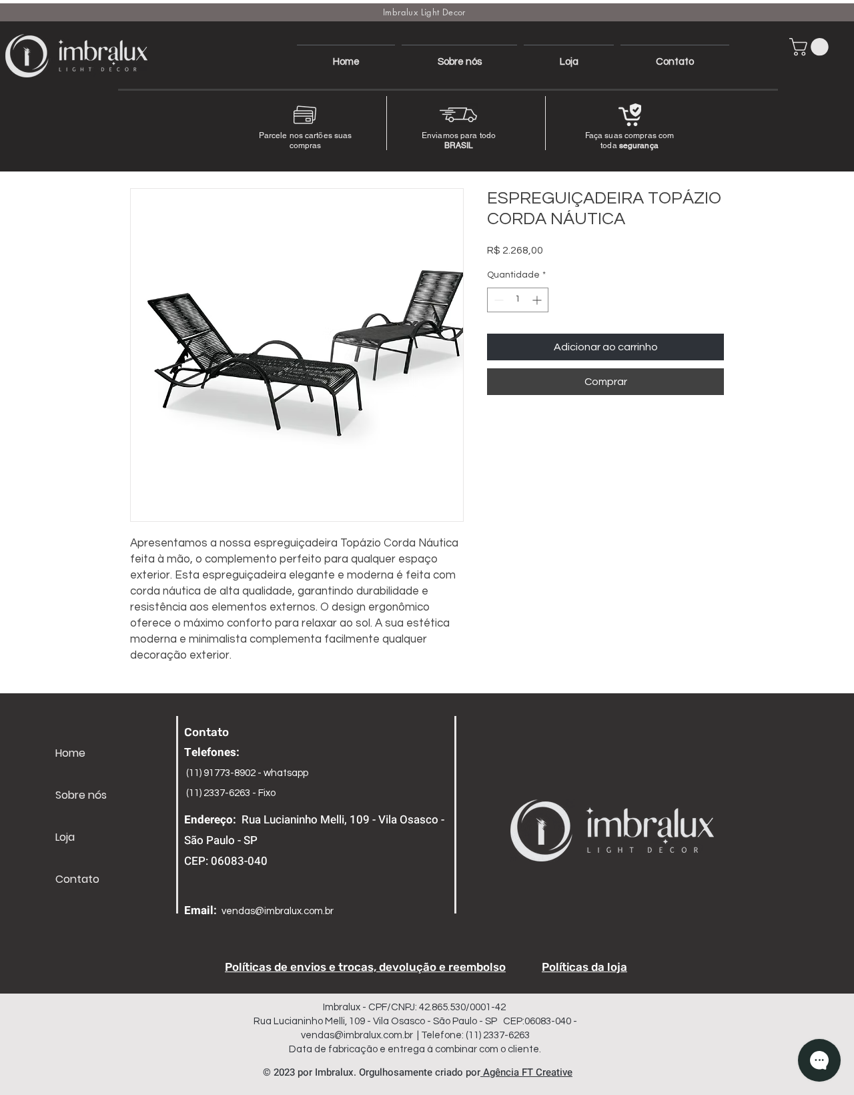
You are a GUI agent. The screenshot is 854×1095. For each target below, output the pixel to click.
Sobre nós (81, 795)
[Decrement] (497, 300)
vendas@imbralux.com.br (278, 911)
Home (70, 753)
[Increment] (538, 300)
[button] (811, 47)
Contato (77, 879)
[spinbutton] (518, 300)
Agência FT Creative (526, 1072)
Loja (65, 837)
